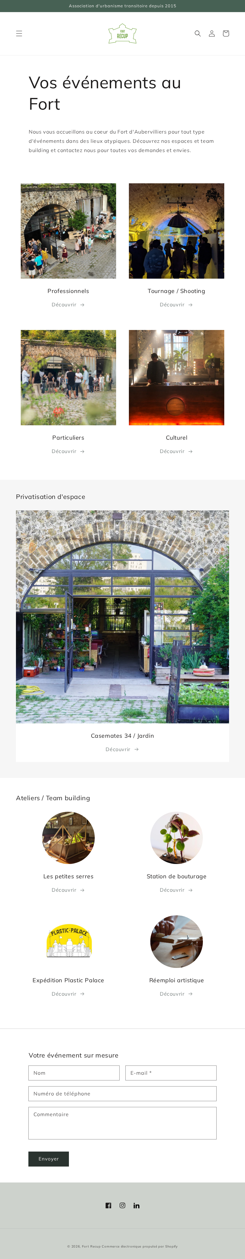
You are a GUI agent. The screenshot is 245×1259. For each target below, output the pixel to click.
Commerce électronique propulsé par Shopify (139, 1246)
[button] (19, 33)
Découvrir (64, 304)
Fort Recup (91, 1246)
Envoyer (49, 1159)
